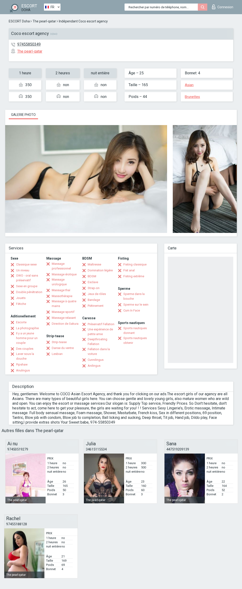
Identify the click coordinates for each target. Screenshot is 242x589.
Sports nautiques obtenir (135, 340)
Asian (189, 85)
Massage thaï (61, 290)
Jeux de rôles (97, 294)
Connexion (225, 7)
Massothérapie (62, 296)
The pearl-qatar (44, 21)
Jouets (21, 298)
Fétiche (21, 304)
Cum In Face (131, 310)
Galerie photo (23, 115)
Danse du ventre (63, 348)
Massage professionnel (61, 266)
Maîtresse (94, 264)
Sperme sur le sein (135, 304)
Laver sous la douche (25, 356)
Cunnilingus (96, 360)
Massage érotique (64, 274)
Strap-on (93, 288)
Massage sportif (63, 312)
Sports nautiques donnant (135, 330)
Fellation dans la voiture (99, 351)
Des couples (24, 348)
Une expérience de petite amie (100, 332)
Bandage (94, 300)
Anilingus (94, 365)
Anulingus (23, 370)
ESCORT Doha (19, 21)
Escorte (21, 322)
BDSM (92, 276)
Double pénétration (29, 292)
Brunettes (192, 97)
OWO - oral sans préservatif (27, 278)
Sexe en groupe (26, 286)
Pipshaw (22, 364)
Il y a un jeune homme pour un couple (27, 338)
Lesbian (57, 354)
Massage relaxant (64, 318)
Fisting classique (135, 264)
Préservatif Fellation (101, 324)
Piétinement (96, 305)
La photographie (27, 328)
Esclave (93, 282)
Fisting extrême (133, 276)
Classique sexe (26, 264)
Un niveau (22, 270)
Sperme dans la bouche (134, 296)
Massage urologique (59, 282)
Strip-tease (59, 342)
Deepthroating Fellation (97, 341)
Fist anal (129, 270)
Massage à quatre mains (64, 303)
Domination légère (100, 270)
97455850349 (29, 44)
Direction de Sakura (65, 323)
